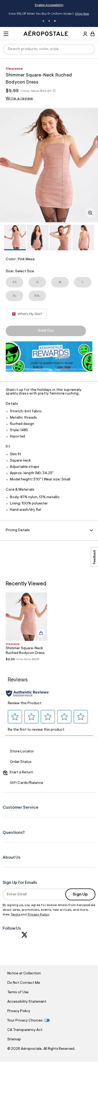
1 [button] (43, 21)
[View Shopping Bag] (92, 33)
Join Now (64, 367)
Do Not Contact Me (23, 983)
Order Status (21, 762)
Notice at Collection (24, 973)
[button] (15, 716)
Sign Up (80, 894)
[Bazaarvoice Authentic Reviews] (27, 693)
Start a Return (20, 772)
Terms (16, 914)
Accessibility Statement (27, 1002)
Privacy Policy (38, 914)
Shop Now (82, 13)
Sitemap (14, 1039)
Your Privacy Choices (25, 1021)
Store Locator (22, 751)
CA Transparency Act (24, 1030)
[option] (49, 165)
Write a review (19, 99)
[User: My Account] (85, 34)
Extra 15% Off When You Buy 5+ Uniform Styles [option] (49, 14)
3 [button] (54, 21)
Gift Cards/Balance (26, 783)
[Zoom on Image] (90, 213)
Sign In (38, 367)
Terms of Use (18, 992)
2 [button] (49, 21)
